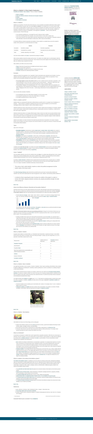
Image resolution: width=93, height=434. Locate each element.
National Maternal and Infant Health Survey (26, 377)
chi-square (20, 144)
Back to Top (16, 184)
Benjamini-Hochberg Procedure (70, 96)
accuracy (22, 225)
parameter (43, 30)
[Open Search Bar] (80, 1)
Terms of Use (55, 418)
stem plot (43, 207)
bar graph (37, 197)
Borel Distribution (17, 396)
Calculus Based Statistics (74, 1)
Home (35, 1)
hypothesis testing (36, 223)
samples (17, 354)
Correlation (18, 70)
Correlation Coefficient (18, 258)
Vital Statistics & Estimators (21, 19)
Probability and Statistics (45, 1)
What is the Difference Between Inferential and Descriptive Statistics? (29, 15)
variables (25, 278)
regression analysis (42, 220)
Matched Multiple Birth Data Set (24, 374)
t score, (58, 142)
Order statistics (51, 130)
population (48, 135)
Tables (38, 1)
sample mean (37, 130)
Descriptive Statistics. (20, 130)
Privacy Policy (50, 418)
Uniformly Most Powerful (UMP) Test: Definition (53, 396)
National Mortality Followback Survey (25, 380)
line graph (38, 207)
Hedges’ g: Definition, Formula (70, 91)
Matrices (59, 1)
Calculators (54, 1)
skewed (32, 208)
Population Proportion (18, 243)
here (49, 216)
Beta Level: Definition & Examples (71, 108)
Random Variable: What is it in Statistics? (72, 101)
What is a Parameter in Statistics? (71, 106)
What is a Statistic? (20, 14)
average (25, 195)
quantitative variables (54, 279)
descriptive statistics (20, 134)
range (47, 196)
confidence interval (25, 337)
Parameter (53, 239)
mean (27, 55)
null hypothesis (32, 140)
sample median (44, 130)
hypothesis (34, 149)
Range (17, 66)
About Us (46, 418)
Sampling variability (20, 348)
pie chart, (33, 207)
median (44, 196)
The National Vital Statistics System (20, 360)
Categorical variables (20, 286)
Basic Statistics (27, 11)
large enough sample (23, 351)
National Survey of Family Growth (22, 371)
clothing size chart (51, 327)
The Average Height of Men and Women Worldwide (26, 390)
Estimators (18, 135)
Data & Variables (19, 18)
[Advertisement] (36, 5)
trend (33, 212)
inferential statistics (23, 138)
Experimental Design (65, 1)
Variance (18, 67)
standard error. (43, 354)
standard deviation (42, 146)
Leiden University (22, 159)
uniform (37, 208)
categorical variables (18, 281)
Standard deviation (19, 69)
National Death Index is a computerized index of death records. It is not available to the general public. (36, 375)
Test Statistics (19, 140)
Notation (17, 17)
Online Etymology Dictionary (20, 172)
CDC (34, 324)
